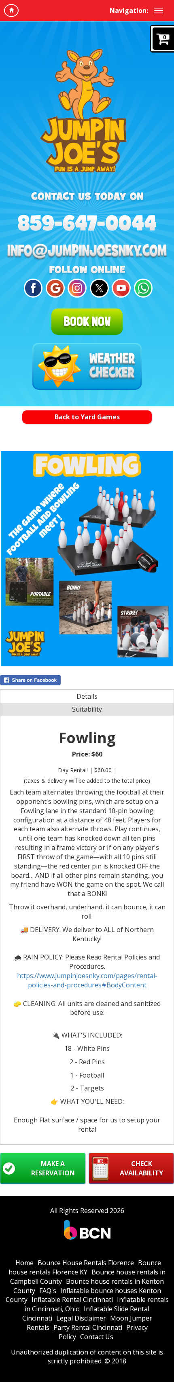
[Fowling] (87, 558)
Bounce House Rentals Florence (86, 1262)
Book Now (87, 321)
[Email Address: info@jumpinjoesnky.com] (87, 252)
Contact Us (96, 1336)
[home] (11, 10)
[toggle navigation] (159, 10)
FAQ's (47, 1290)
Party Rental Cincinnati (87, 1327)
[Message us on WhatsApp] (142, 288)
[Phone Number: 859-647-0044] (87, 223)
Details (87, 696)
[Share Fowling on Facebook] (87, 680)
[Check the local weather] (87, 366)
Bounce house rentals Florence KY (84, 1267)
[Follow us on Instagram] (76, 288)
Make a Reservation (53, 1168)
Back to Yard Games (87, 416)
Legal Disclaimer (81, 1318)
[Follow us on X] (98, 288)
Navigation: (129, 10)
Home (24, 1262)
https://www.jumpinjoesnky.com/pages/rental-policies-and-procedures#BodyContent (87, 980)
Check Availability (141, 1168)
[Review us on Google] (54, 288)
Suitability (87, 709)
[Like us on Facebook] (32, 288)
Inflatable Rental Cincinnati (72, 1299)
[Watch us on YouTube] (120, 288)
